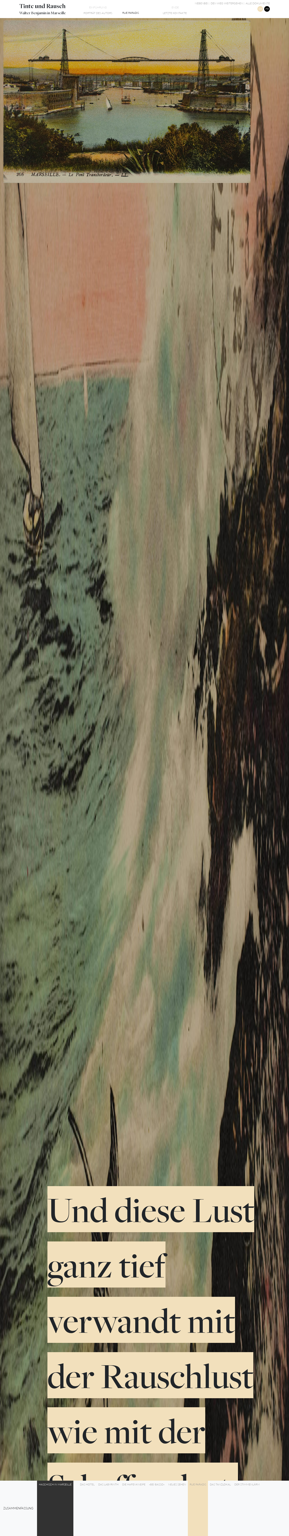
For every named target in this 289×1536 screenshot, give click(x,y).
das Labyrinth (108, 1484)
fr (267, 9)
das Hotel (87, 1484)
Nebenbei (201, 3)
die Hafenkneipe (133, 1484)
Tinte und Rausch (42, 6)
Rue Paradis (198, 1484)
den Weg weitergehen (227, 3)
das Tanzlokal (220, 1484)
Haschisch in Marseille (55, 1484)
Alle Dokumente (257, 3)
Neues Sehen (177, 1484)
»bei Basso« (157, 1484)
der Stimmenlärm (247, 1484)
